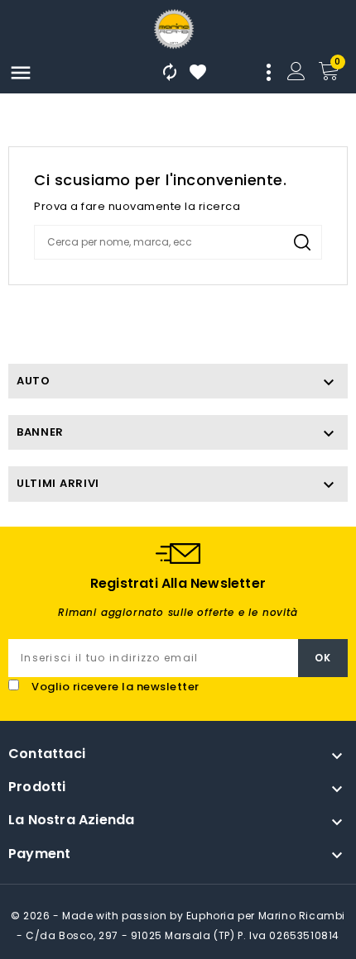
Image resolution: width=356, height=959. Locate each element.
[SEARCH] (302, 242)
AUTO (34, 381)
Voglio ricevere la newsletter (115, 686)
